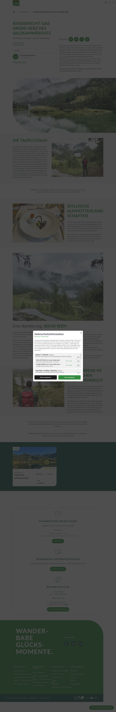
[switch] (78, 357)
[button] (76, 357)
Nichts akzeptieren (45, 377)
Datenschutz (44, 336)
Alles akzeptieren (69, 377)
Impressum (37, 336)
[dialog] (58, 356)
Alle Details (69, 361)
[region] (58, 363)
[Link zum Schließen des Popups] (81, 333)
